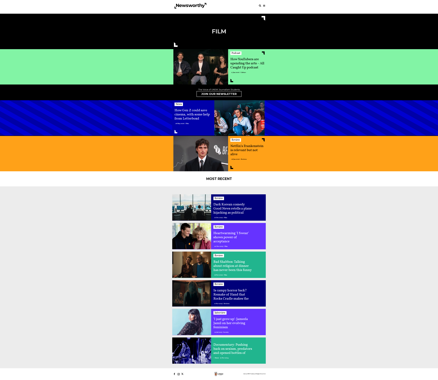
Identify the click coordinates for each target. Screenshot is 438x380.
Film (187, 123)
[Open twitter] (182, 374)
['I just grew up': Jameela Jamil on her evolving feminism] (191, 322)
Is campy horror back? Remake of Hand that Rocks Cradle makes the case (231, 294)
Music (217, 358)
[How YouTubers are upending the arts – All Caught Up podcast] (200, 67)
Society (226, 332)
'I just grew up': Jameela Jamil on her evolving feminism (230, 323)
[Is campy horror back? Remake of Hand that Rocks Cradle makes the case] (191, 293)
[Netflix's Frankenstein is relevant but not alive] (200, 154)
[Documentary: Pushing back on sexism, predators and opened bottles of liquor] (191, 350)
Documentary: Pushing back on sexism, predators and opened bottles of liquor (232, 349)
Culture (243, 72)
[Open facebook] (174, 374)
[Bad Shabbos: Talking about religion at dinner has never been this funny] (191, 264)
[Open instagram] (178, 374)
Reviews (244, 159)
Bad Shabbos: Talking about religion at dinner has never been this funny (232, 266)
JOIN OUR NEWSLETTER (219, 94)
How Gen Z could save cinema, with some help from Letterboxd (192, 114)
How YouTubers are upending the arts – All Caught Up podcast (247, 63)
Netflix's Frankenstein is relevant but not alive (246, 150)
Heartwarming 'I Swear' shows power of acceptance (231, 237)
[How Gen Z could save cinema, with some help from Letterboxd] (239, 118)
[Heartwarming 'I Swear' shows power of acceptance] (191, 236)
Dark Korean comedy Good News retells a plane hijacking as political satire (232, 208)
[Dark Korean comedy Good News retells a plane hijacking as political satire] (191, 207)
